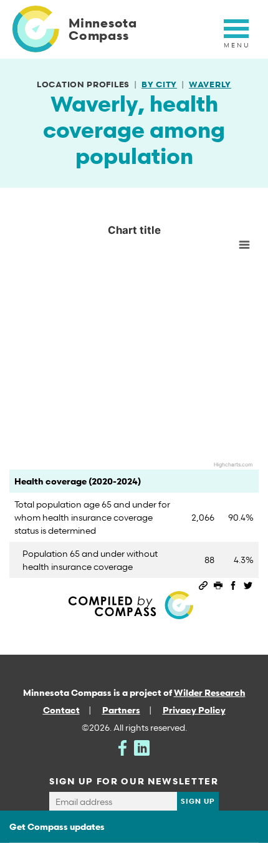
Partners (121, 710)
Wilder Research (210, 692)
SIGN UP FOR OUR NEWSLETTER (134, 781)
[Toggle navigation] (236, 35)
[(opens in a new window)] (122, 747)
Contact (61, 710)
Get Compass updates (57, 826)
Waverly (210, 84)
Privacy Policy (194, 710)
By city (159, 84)
